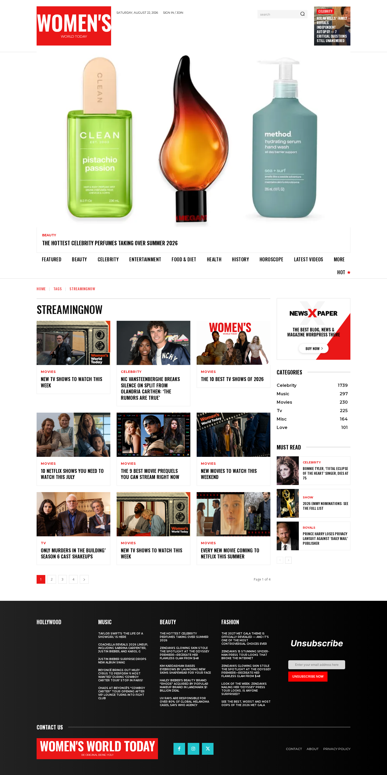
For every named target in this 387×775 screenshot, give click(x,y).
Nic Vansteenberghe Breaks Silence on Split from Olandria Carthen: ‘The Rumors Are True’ (150, 388)
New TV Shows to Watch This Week (71, 382)
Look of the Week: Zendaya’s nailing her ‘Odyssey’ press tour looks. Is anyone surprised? (244, 689)
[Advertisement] (213, 32)
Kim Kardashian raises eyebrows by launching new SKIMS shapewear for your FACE (185, 669)
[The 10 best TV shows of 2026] (233, 343)
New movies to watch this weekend (229, 473)
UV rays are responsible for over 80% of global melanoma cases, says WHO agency (184, 702)
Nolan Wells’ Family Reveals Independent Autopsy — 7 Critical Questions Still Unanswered (332, 29)
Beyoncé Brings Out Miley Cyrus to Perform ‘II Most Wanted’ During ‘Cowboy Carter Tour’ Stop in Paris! (120, 675)
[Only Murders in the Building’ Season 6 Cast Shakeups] (73, 514)
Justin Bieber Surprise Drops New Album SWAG (122, 660)
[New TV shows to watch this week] (153, 514)
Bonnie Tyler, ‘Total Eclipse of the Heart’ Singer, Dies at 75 (326, 473)
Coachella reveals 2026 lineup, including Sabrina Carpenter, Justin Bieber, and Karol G (123, 648)
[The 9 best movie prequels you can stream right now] (153, 435)
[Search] (302, 14)
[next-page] (84, 579)
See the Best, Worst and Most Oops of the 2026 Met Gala (246, 703)
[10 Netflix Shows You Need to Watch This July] (73, 435)
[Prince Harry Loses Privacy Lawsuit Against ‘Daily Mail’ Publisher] (288, 536)
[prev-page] (280, 560)
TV (43, 543)
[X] (208, 748)
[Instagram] (193, 748)
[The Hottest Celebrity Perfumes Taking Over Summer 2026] (193, 140)
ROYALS (309, 527)
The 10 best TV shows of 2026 (232, 379)
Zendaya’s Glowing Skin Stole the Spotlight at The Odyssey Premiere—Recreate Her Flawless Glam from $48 (184, 653)
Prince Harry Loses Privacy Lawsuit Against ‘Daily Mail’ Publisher (325, 538)
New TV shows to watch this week (151, 553)
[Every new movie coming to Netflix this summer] (233, 514)
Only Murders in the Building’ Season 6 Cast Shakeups (73, 553)
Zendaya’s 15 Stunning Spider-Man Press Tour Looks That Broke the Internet (245, 655)
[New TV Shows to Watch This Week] (73, 343)
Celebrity (325, 11)
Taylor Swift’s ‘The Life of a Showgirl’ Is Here (120, 635)
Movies (48, 371)
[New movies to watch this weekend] (233, 435)
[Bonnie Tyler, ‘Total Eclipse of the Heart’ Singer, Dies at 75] (288, 470)
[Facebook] (179, 748)
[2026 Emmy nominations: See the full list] (288, 503)
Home (41, 288)
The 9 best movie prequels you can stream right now (150, 473)
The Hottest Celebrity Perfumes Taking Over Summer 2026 (110, 243)
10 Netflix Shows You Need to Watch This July (72, 473)
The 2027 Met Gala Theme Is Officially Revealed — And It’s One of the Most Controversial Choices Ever (245, 639)
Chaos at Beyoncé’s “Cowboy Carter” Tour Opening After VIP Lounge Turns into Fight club (121, 693)
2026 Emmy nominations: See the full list (325, 506)
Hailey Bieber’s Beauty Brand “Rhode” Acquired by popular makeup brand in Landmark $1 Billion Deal (184, 685)
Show (308, 497)
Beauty (49, 235)
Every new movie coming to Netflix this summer (230, 553)
